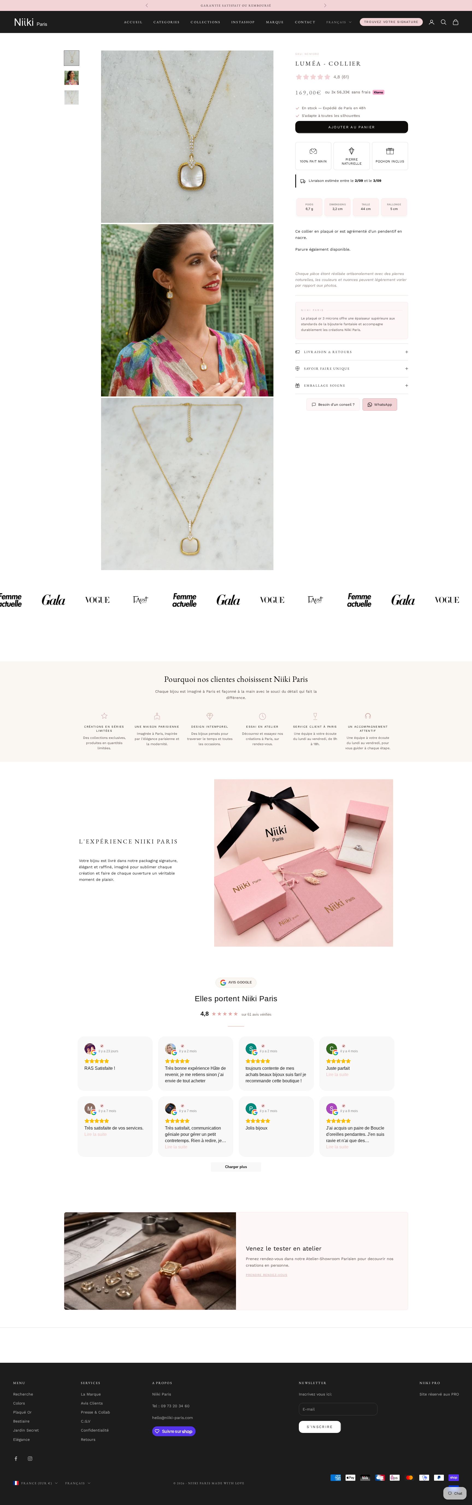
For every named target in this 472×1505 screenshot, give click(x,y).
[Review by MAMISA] (101, 1106)
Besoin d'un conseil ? (336, 404)
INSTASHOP (243, 22)
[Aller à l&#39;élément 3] (71, 97)
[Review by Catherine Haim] (181, 1046)
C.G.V (85, 1421)
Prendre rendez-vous (266, 1275)
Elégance (21, 1439)
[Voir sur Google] (89, 1048)
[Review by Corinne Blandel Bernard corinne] (343, 1046)
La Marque (91, 1394)
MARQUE (275, 22)
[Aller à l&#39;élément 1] (71, 58)
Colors (19, 1403)
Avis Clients (92, 1403)
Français (336, 22)
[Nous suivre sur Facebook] (16, 1458)
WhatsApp (383, 404)
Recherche (23, 1394)
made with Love (228, 1483)
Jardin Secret (26, 1430)
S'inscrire (320, 1427)
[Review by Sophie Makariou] (343, 1106)
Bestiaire (21, 1421)
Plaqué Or (22, 1412)
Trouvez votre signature (391, 22)
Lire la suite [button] (337, 1074)
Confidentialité (95, 1430)
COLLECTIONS (205, 22)
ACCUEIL (133, 22)
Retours (88, 1439)
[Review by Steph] (262, 1046)
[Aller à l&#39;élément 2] (71, 77)
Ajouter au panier (351, 127)
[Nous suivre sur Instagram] (30, 1458)
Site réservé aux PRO (439, 1394)
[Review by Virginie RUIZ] (101, 1046)
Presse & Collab (95, 1412)
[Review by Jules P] (181, 1106)
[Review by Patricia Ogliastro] (262, 1106)
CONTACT (305, 22)
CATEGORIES (167, 22)
